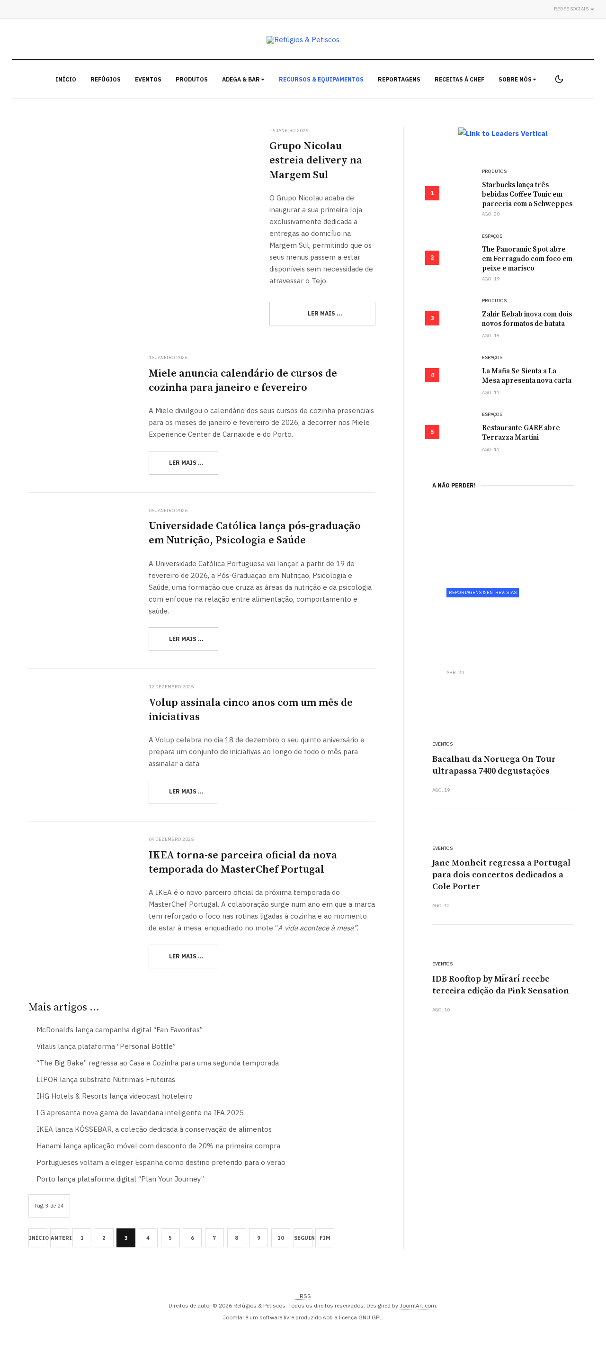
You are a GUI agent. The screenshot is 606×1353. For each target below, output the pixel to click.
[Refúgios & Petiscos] (303, 40)
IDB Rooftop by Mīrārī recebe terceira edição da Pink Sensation (500, 985)
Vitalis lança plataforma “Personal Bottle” (105, 1046)
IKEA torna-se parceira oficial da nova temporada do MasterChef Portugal (243, 862)
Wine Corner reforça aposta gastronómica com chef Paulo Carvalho (498, 630)
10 (280, 1238)
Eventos (148, 79)
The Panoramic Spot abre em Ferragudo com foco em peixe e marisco (527, 259)
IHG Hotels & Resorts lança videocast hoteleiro (114, 1095)
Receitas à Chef (459, 79)
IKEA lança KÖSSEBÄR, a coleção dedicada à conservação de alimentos (153, 1129)
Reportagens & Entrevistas (483, 592)
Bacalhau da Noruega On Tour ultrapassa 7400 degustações (494, 765)
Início (65, 79)
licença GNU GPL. (361, 1317)
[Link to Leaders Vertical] (503, 133)
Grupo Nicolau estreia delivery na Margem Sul (315, 160)
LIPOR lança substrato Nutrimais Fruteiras (105, 1079)
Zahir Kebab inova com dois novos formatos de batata (527, 319)
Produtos (192, 79)
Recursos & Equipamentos (321, 79)
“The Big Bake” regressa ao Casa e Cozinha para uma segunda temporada (157, 1062)
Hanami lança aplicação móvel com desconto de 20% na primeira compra (157, 1145)
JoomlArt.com (418, 1305)
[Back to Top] (577, 1324)
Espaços (492, 236)
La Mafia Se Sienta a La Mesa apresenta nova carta (526, 376)
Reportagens (399, 79)
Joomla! (233, 1317)
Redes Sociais (571, 9)
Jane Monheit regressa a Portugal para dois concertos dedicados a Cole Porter (501, 874)
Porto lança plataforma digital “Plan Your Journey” (119, 1178)
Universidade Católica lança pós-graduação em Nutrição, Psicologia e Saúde (255, 533)
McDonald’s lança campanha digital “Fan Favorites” (119, 1029)
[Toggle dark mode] (559, 79)
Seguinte (303, 1238)
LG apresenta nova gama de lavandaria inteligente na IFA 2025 (139, 1112)
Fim (325, 1238)
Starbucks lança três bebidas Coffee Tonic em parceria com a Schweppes (527, 194)
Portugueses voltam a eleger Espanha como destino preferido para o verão (160, 1162)
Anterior (60, 1238)
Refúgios (105, 79)
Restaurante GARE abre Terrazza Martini (521, 433)
